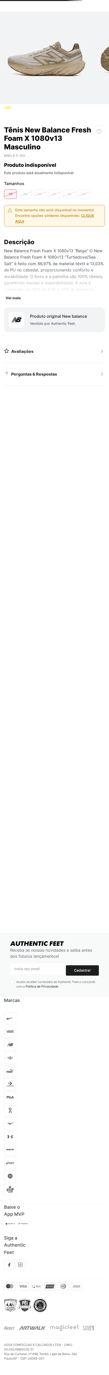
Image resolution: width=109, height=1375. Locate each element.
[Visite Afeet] (9, 1328)
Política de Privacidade (42, 986)
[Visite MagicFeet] (64, 1328)
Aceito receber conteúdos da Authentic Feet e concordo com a (55, 984)
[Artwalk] (32, 1328)
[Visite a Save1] (88, 1328)
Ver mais (13, 298)
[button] (10, 194)
